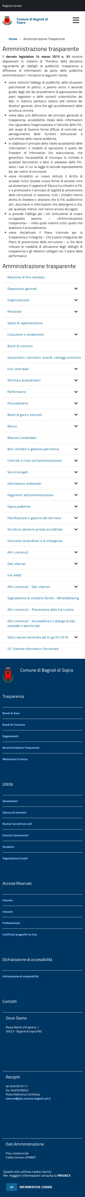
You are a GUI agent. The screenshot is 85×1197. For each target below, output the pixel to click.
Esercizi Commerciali (15, 835)
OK (11, 1187)
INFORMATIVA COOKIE (35, 1186)
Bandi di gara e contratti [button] (24, 414)
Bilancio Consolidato (21, 437)
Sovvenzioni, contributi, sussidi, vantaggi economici (44, 357)
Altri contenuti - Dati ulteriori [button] (28, 586)
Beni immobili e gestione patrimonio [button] (33, 448)
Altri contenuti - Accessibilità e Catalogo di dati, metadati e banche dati (41, 623)
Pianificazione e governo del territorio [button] (34, 517)
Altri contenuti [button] (17, 552)
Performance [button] (16, 391)
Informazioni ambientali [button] (24, 483)
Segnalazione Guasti (15, 858)
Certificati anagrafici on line (19, 934)
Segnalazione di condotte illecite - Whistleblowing (43, 598)
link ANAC (14, 575)
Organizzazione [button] (18, 299)
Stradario (8, 847)
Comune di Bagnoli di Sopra (32, 20)
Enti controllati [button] (18, 368)
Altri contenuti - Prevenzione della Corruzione (40, 609)
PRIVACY (64, 1175)
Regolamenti (10, 736)
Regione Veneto (12, 5)
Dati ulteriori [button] (16, 563)
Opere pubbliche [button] (19, 506)
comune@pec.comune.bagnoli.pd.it (28, 1098)
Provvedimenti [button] (17, 403)
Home (13, 38)
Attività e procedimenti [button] (24, 380)
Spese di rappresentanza (24, 322)
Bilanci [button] (12, 426)
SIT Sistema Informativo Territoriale (33, 648)
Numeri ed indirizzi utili (17, 824)
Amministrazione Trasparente (20, 747)
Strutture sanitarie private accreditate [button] (35, 529)
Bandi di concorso (20, 345)
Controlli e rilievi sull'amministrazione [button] (34, 460)
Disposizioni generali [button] (22, 288)
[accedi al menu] (76, 20)
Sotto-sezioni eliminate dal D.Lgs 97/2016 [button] (37, 637)
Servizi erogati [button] (17, 471)
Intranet (7, 911)
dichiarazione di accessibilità (20, 976)
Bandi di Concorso (13, 724)
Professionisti (11, 923)
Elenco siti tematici (14, 812)
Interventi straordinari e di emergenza (34, 540)
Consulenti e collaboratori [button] (25, 334)
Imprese (7, 900)
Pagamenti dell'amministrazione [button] (30, 494)
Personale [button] (14, 311)
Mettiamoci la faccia (14, 759)
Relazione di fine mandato (26, 277)
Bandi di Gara (10, 713)
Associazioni (10, 801)
